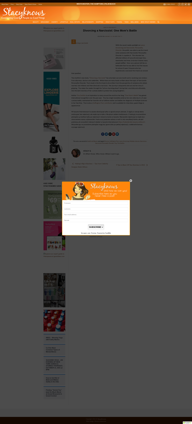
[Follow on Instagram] (182, 4)
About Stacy (5, 4)
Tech (126, 22)
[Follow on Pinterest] (189, 4)
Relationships (88, 22)
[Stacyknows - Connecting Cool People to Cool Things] (25, 13)
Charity (54, 22)
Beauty (36, 22)
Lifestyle (64, 22)
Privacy (100, 236)
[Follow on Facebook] (179, 4)
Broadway (45, 22)
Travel (119, 22)
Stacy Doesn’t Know (30, 4)
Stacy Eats (110, 22)
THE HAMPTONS (96, 4)
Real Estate (75, 22)
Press (12, 4)
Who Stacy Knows (148, 22)
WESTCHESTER (83, 4)
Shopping (99, 22)
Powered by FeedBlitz (104, 233)
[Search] (158, 22)
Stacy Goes (19, 4)
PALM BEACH (110, 4)
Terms (95, 236)
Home (40, 4)
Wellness (134, 22)
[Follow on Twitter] (185, 4)
